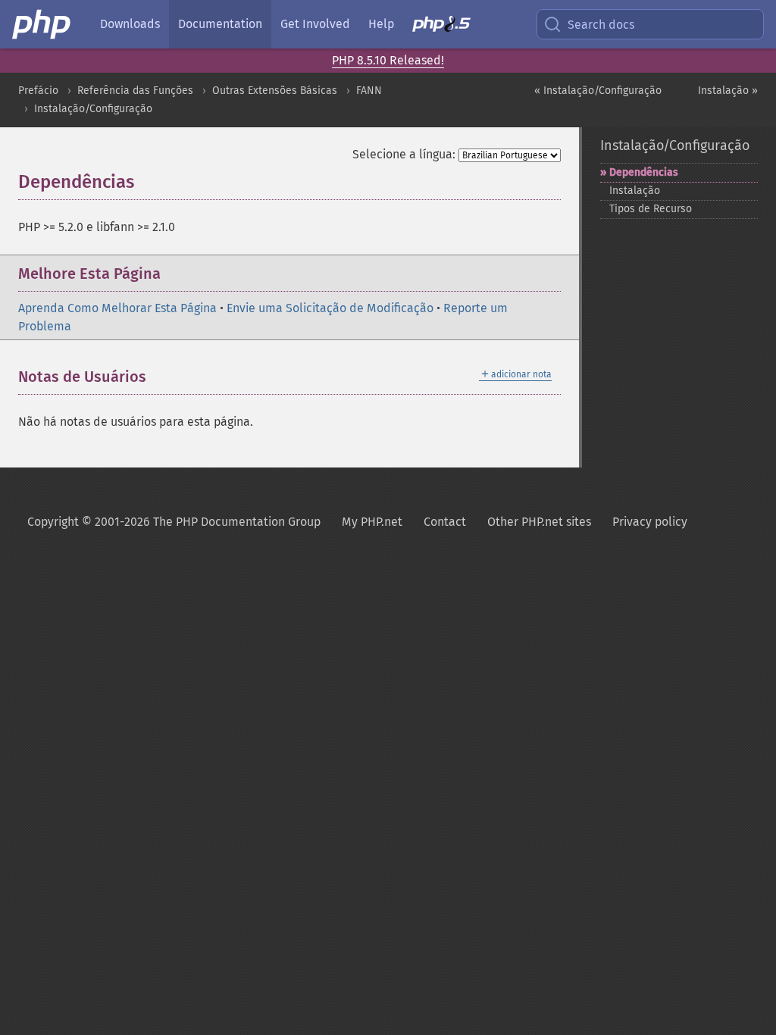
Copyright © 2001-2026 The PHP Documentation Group (174, 521)
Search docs (601, 24)
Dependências (643, 172)
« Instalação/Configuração (598, 90)
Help (381, 24)
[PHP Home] (42, 24)
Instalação (634, 190)
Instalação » (728, 90)
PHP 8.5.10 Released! (388, 60)
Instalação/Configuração (93, 108)
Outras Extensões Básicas (274, 90)
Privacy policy (649, 521)
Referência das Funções (135, 90)
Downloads (130, 24)
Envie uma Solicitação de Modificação (330, 308)
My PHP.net (372, 521)
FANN (369, 90)
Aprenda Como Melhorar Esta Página (117, 308)
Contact (445, 521)
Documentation (220, 24)
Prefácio (38, 90)
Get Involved (315, 24)
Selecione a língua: (403, 154)
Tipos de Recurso (650, 208)
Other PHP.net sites (539, 521)
